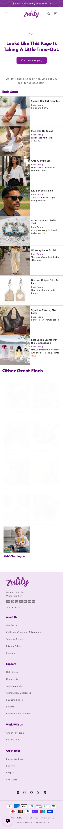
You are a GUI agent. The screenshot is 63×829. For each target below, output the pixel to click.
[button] (6, 14)
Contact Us (12, 679)
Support (11, 663)
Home (37, 489)
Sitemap (10, 653)
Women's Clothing (15, 412)
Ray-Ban (9, 489)
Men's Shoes (12, 524)
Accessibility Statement (18, 713)
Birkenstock (41, 450)
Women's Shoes (43, 412)
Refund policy (32, 818)
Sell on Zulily (13, 739)
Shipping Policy (14, 699)
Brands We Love (14, 759)
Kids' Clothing (13, 556)
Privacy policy (47, 818)
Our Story (11, 625)
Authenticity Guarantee (18, 692)
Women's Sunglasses (11, 452)
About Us (11, 617)
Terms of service (24, 822)
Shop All (10, 772)
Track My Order (14, 686)
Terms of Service (15, 639)
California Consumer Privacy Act (23, 632)
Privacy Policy (13, 646)
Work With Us (14, 724)
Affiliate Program (15, 732)
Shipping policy (42, 822)
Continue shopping (31, 60)
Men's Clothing (43, 524)
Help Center (12, 672)
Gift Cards (11, 779)
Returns (10, 706)
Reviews (10, 765)
